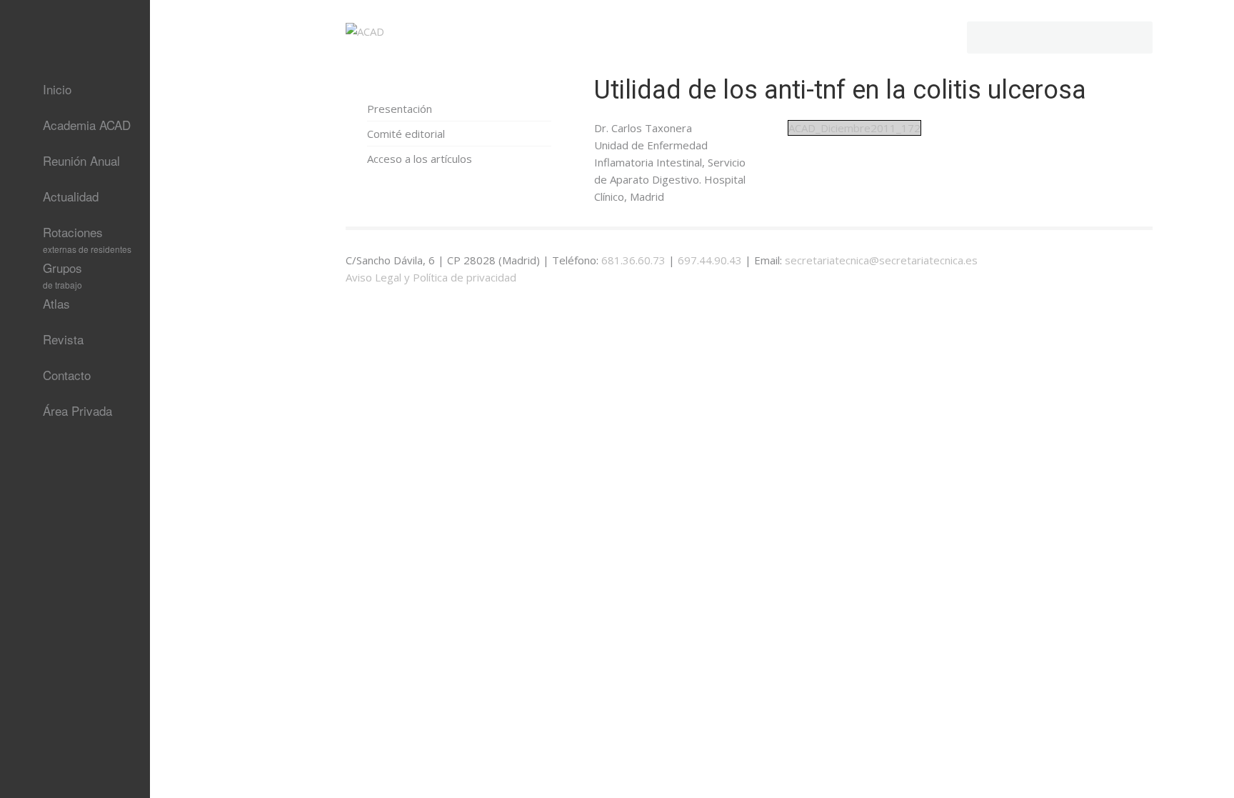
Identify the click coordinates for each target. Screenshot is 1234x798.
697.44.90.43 (710, 260)
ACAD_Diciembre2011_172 (854, 128)
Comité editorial (406, 133)
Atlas (56, 303)
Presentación (399, 108)
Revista (63, 339)
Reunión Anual (81, 160)
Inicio (57, 89)
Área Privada (77, 410)
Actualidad (71, 196)
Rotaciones (87, 236)
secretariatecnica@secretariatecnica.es (881, 260)
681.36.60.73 (633, 260)
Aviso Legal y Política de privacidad (431, 277)
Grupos (62, 272)
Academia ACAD (87, 125)
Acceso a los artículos (419, 158)
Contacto (67, 375)
